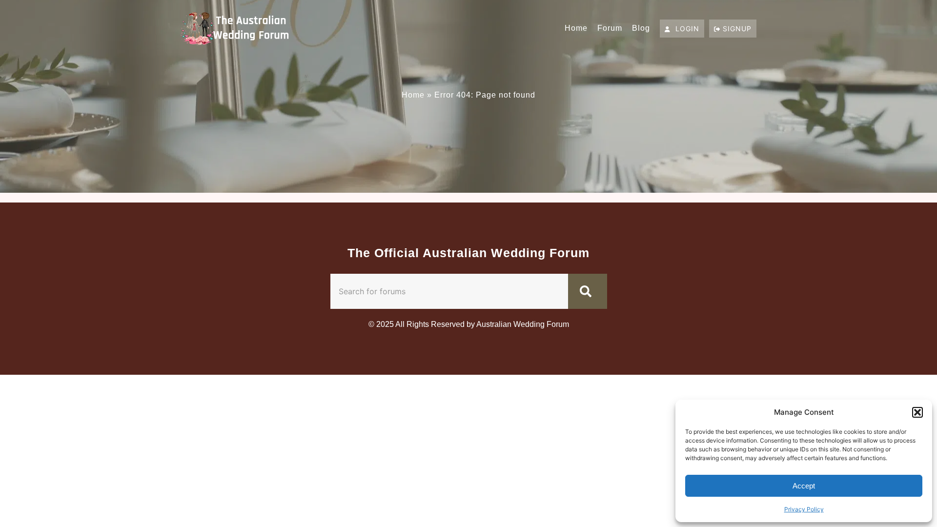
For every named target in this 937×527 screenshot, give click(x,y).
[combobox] (449, 291)
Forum (609, 28)
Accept (804, 486)
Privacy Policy (804, 509)
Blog (641, 28)
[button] (917, 412)
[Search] (587, 291)
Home (576, 28)
